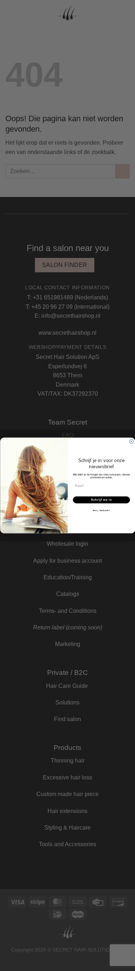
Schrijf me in (101, 499)
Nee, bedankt (101, 510)
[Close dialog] (131, 441)
